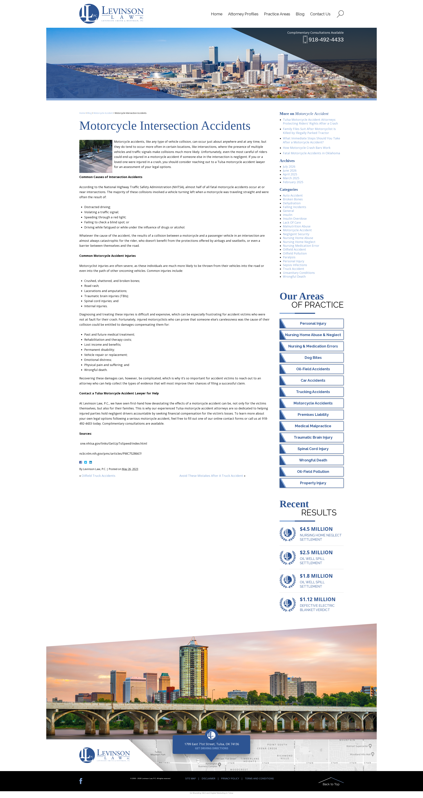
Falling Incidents (294, 207)
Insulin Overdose (295, 218)
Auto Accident (293, 195)
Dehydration (292, 203)
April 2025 (290, 174)
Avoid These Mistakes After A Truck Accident (211, 476)
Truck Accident (293, 269)
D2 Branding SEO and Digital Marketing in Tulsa (211, 793)
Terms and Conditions (259, 778)
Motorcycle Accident (103, 113)
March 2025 (291, 178)
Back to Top (331, 784)
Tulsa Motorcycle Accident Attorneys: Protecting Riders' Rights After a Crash (310, 121)
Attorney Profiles (243, 14)
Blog (300, 14)
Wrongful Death (294, 276)
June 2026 (289, 170)
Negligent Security (296, 234)
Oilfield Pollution (295, 253)
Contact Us (320, 14)
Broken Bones (293, 199)
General (288, 211)
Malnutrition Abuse (296, 226)
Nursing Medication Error (301, 246)
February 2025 (293, 182)
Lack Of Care (292, 222)
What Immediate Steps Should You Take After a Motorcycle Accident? (311, 140)
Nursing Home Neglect (299, 242)
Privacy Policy (230, 778)
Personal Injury (293, 261)
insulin (287, 215)
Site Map (190, 778)
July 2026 (289, 166)
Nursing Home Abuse (298, 238)
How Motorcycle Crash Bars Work (306, 148)
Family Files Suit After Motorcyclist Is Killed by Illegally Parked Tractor (309, 131)
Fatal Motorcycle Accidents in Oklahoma (311, 153)
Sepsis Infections (295, 265)
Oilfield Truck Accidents (98, 476)
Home (216, 14)
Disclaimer (208, 778)
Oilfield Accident (294, 249)
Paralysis (289, 257)
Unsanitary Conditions (299, 273)
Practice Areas (277, 14)
